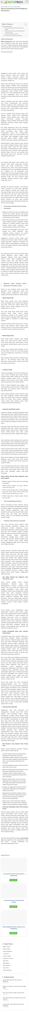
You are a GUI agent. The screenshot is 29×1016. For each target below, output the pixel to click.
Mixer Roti (5, 960)
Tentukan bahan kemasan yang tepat (13, 35)
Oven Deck (6, 968)
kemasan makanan (14, 538)
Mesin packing (5, 41)
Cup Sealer (6, 953)
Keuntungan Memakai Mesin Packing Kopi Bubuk (14, 28)
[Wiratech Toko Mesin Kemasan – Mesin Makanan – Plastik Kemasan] (14, 2)
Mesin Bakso (6, 963)
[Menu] (2, 2)
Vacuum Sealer (7, 956)
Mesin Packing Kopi (7, 26)
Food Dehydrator (7, 951)
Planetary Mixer (7, 970)
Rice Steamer (6, 965)
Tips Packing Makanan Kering (11, 33)
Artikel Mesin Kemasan (15, 6)
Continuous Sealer (8, 958)
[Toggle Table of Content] (24, 24)
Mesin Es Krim (6, 946)
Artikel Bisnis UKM (5, 6)
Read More (13, 880)
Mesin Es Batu (6, 949)
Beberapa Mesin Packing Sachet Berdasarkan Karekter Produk (15, 31)
